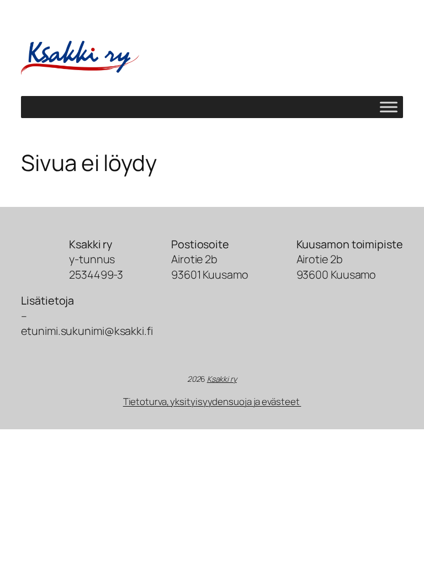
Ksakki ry (222, 379)
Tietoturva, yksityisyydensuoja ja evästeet (212, 401)
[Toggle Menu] (389, 107)
